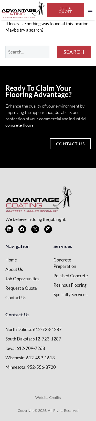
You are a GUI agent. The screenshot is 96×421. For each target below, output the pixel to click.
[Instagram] (48, 229)
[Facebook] (22, 229)
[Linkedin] (9, 229)
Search (73, 52)
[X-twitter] (35, 229)
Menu (90, 10)
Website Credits (48, 397)
